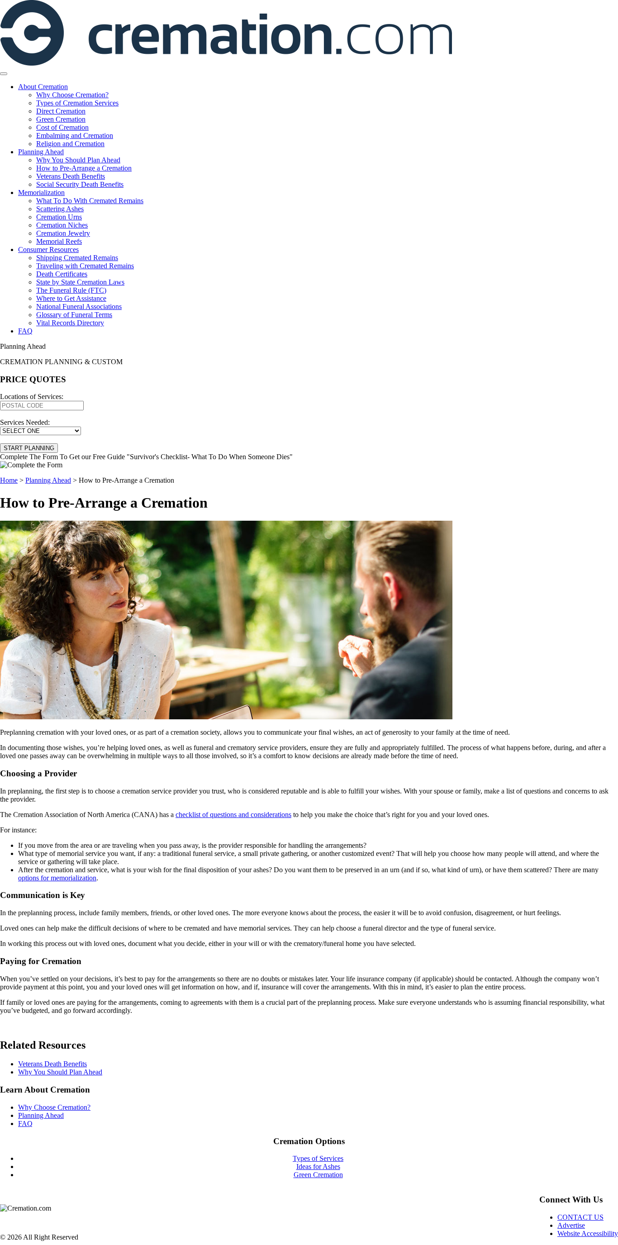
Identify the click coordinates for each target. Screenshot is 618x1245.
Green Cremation (61, 119)
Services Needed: (25, 422)
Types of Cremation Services (77, 103)
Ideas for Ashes (318, 1166)
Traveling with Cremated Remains (85, 266)
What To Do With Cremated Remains (89, 200)
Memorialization (41, 192)
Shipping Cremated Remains (77, 257)
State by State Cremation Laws (80, 282)
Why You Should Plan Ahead (78, 160)
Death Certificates (61, 274)
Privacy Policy (19, 1221)
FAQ (25, 331)
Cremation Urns (59, 217)
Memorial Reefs (59, 241)
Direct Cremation (61, 111)
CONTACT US (580, 1217)
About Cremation (43, 86)
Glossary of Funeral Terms (74, 314)
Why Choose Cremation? (72, 95)
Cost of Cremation (62, 127)
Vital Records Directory (70, 323)
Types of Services (318, 1158)
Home (9, 480)
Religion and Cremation (70, 143)
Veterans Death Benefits (70, 176)
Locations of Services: (31, 396)
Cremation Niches (62, 225)
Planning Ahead (41, 152)
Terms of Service (22, 1229)
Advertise (571, 1225)
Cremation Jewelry (63, 233)
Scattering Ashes (60, 209)
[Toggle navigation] (3, 73)
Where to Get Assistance (71, 298)
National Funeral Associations (79, 306)
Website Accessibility (587, 1233)
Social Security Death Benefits (80, 184)
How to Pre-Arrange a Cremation (84, 168)
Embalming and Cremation (74, 135)
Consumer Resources (48, 249)
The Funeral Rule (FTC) (71, 290)
